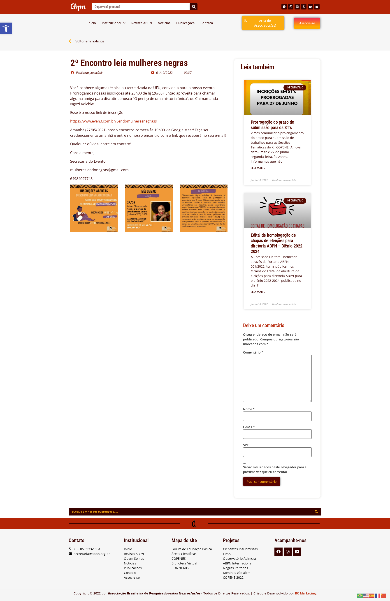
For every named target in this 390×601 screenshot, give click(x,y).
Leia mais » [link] (258, 168)
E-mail (249, 427)
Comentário (253, 352)
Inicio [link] (92, 23)
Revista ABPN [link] (141, 23)
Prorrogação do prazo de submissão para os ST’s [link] (272, 124)
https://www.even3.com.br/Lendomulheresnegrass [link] (113, 121)
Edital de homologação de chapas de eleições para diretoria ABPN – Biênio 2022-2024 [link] (277, 243)
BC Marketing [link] (305, 593)
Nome (249, 409)
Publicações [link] (185, 23)
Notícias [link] (164, 23)
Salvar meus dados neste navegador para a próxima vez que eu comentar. (274, 469)
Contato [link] (206, 23)
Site (246, 445)
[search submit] (316, 511)
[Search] (193, 6)
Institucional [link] (111, 23)
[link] (6, 28)
